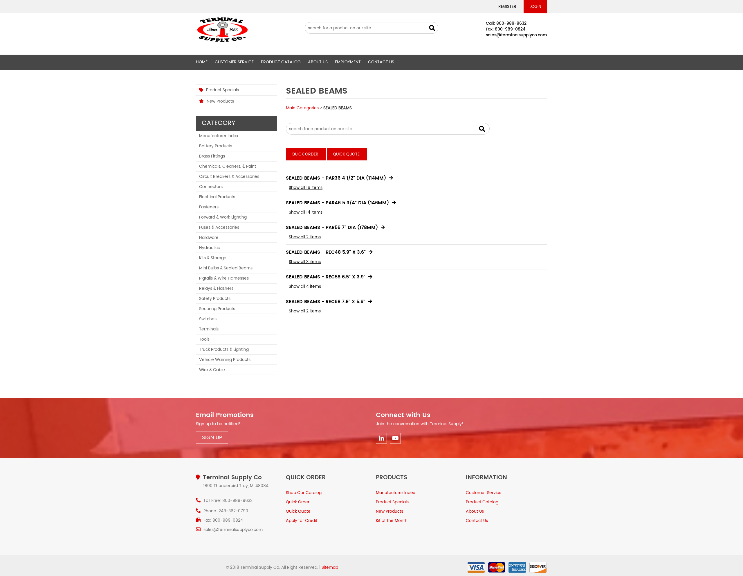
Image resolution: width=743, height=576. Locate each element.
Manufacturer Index (218, 136)
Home (202, 62)
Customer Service (234, 62)
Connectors (211, 186)
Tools (204, 339)
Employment (348, 62)
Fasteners (209, 207)
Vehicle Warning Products (224, 359)
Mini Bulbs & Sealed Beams (226, 268)
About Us (318, 62)
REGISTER (507, 6)
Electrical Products (217, 197)
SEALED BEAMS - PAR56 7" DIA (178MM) (332, 227)
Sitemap (330, 567)
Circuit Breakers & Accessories (229, 176)
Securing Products (217, 308)
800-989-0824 (510, 29)
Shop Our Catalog (304, 492)
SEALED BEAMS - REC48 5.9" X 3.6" (326, 252)
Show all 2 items (305, 237)
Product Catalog (281, 62)
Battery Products (215, 146)
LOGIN (535, 6)
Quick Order (305, 154)
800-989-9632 (511, 23)
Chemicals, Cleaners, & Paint (227, 166)
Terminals (209, 329)
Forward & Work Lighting (223, 217)
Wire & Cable (212, 369)
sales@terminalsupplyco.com (516, 35)
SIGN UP (212, 437)
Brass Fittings (212, 156)
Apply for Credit (301, 520)
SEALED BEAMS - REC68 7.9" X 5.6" (325, 301)
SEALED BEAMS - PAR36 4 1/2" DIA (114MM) (336, 178)
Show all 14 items (305, 212)
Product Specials (222, 90)
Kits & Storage (212, 258)
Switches (208, 319)
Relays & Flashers (216, 288)
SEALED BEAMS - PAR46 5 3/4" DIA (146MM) (337, 203)
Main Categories (302, 108)
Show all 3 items (305, 261)
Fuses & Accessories (219, 227)
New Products (220, 101)
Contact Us (381, 62)
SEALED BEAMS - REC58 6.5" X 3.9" (325, 277)
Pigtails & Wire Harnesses (224, 278)
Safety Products (214, 298)
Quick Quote (346, 154)
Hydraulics (209, 247)
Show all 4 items (305, 286)
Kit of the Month (391, 520)
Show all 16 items (305, 187)
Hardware (209, 237)
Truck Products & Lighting (224, 349)
